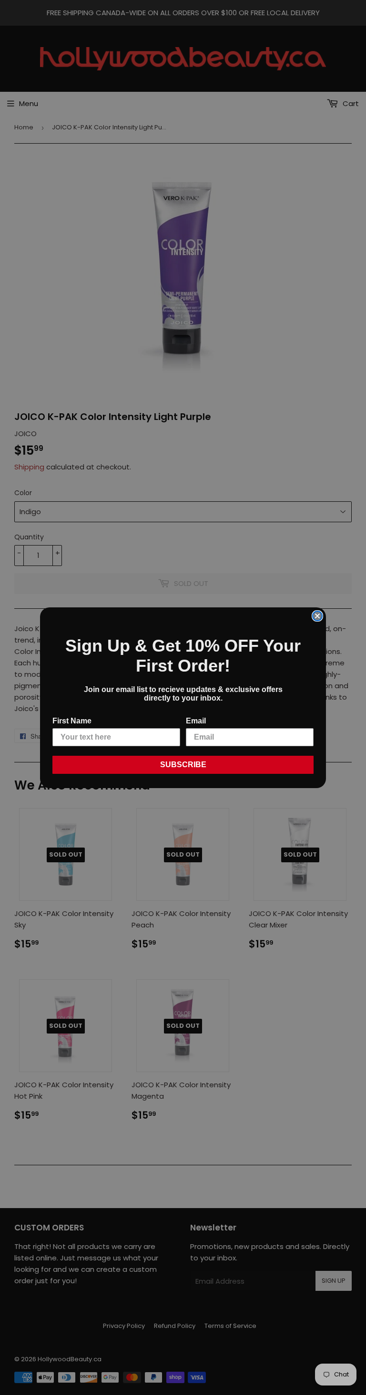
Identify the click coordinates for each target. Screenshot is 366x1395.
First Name (72, 721)
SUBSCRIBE (183, 765)
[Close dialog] (317, 616)
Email (196, 721)
